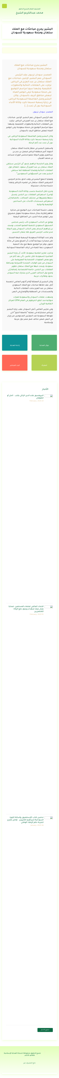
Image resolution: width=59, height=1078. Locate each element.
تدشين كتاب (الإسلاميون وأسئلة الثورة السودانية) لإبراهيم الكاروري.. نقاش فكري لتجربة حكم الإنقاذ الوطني (25, 820)
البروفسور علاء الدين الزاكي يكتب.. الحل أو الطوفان (25, 397)
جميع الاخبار (45, 1030)
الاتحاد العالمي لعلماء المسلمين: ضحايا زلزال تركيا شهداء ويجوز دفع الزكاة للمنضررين (26, 609)
